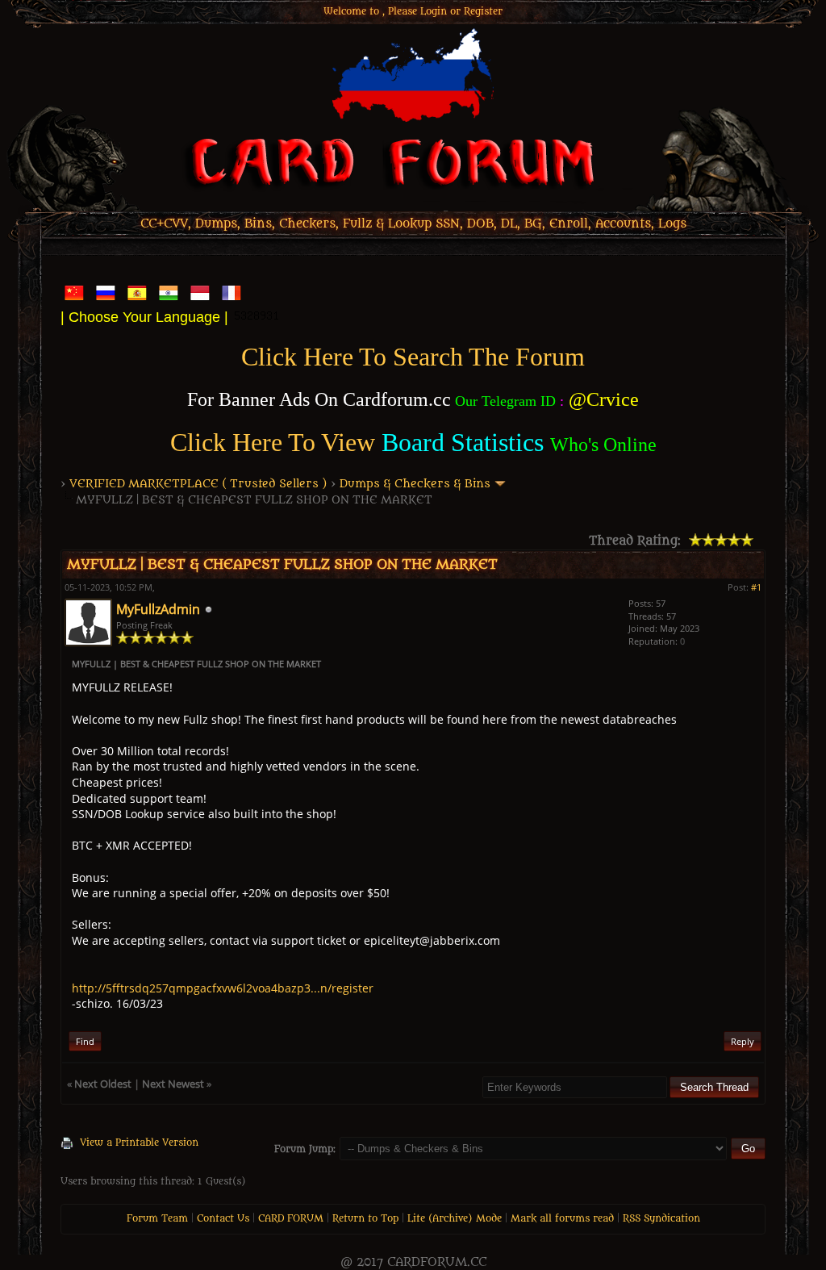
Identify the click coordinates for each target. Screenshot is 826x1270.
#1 (756, 587)
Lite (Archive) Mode (454, 1218)
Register (483, 11)
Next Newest (173, 1083)
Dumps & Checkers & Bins (415, 484)
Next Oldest (102, 1083)
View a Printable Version (139, 1142)
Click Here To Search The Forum (413, 356)
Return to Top (365, 1218)
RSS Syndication (661, 1218)
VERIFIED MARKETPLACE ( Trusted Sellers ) (198, 484)
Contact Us (223, 1218)
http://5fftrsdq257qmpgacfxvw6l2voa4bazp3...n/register (222, 988)
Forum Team (157, 1218)
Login (433, 11)
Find (85, 1041)
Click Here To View (272, 442)
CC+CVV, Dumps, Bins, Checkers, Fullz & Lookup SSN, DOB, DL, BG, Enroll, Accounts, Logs (413, 224)
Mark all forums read (562, 1218)
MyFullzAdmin (158, 609)
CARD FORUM (290, 1218)
